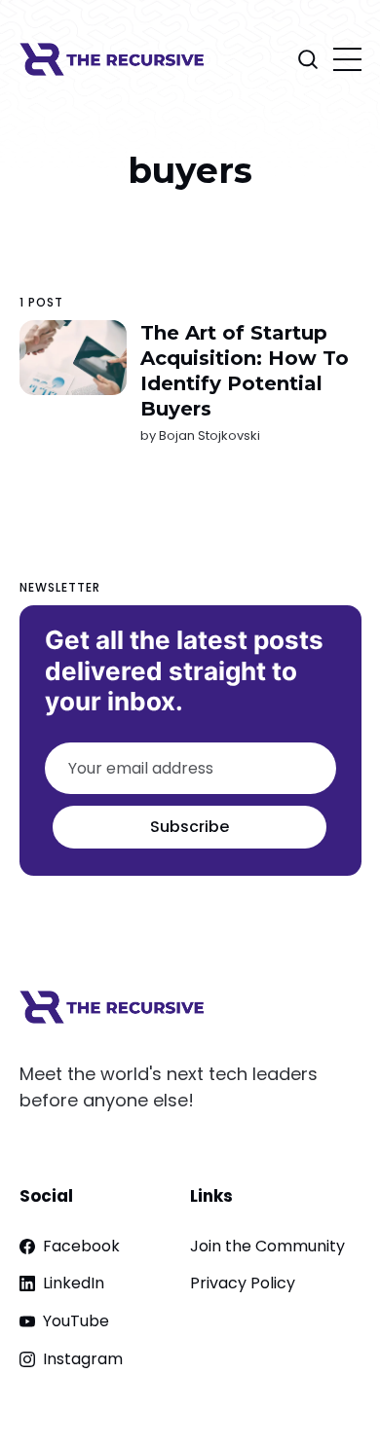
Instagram (83, 1359)
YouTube (76, 1321)
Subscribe (189, 826)
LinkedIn (73, 1283)
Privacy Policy (242, 1283)
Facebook (81, 1246)
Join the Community (267, 1246)
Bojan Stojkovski (208, 435)
